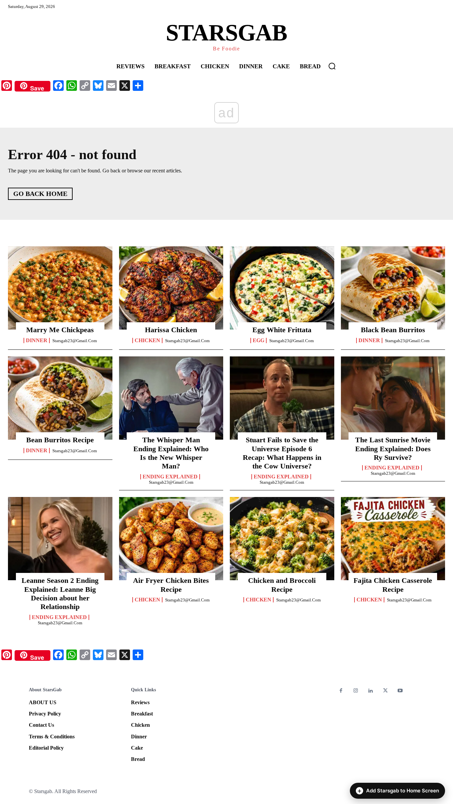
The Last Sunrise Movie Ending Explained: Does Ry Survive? (393, 449)
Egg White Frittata (281, 330)
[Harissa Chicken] (171, 288)
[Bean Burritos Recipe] (60, 398)
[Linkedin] (370, 691)
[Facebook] (341, 691)
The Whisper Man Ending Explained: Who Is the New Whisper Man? (171, 453)
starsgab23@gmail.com (74, 340)
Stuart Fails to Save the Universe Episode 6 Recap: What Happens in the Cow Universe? (282, 453)
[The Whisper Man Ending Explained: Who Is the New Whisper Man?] (171, 398)
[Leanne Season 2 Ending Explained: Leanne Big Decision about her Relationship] (60, 539)
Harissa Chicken (171, 330)
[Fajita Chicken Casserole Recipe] (393, 539)
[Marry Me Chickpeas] (60, 288)
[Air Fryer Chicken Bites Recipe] (171, 539)
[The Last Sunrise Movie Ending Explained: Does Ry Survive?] (393, 398)
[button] (332, 66)
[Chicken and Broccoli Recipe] (282, 539)
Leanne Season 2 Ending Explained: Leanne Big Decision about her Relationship (60, 593)
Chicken (147, 340)
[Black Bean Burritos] (393, 288)
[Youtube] (400, 691)
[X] (385, 691)
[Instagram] (356, 691)
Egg (258, 340)
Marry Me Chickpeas (60, 330)
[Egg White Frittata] (282, 288)
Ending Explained (170, 476)
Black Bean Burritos (393, 330)
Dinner (36, 340)
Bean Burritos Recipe (60, 440)
